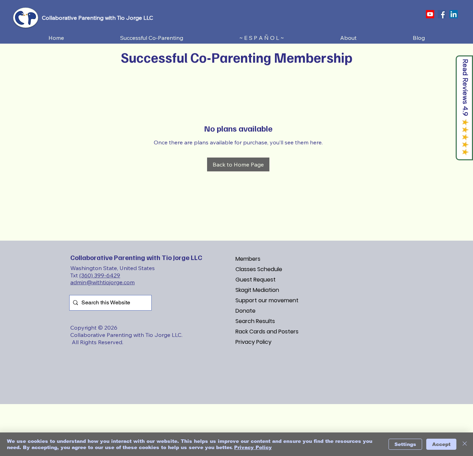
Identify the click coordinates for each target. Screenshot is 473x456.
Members (247, 259)
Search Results (255, 321)
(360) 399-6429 (99, 275)
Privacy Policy (253, 342)
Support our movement (266, 300)
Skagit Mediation (257, 290)
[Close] (465, 444)
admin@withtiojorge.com (102, 282)
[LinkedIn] (453, 14)
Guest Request (255, 280)
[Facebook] (442, 14)
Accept (441, 444)
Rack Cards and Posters (266, 332)
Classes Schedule (258, 269)
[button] (151, 38)
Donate (245, 311)
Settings (405, 444)
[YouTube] (430, 14)
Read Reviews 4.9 (465, 87)
